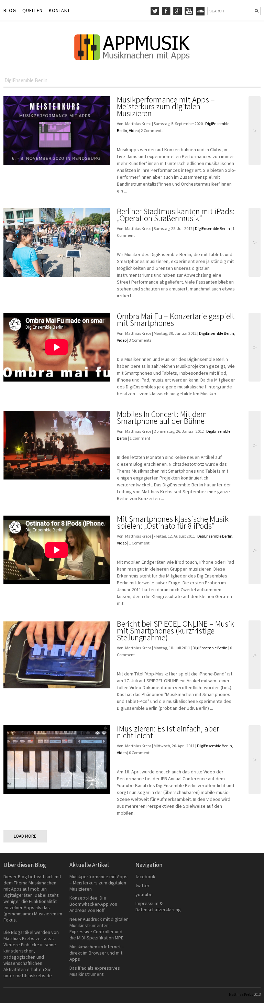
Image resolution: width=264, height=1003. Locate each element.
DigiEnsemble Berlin (212, 228)
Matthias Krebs (241, 994)
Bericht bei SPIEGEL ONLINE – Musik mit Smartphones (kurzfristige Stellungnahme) (175, 630)
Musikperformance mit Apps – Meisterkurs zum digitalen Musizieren (166, 106)
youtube (144, 894)
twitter (142, 885)
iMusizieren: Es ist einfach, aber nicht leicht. (168, 732)
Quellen (32, 10)
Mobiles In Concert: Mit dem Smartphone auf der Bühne (162, 417)
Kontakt (59, 10)
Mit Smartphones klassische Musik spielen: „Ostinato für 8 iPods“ (173, 522)
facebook (145, 876)
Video (134, 130)
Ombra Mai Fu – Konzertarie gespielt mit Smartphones (175, 319)
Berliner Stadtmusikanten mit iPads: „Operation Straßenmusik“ (176, 214)
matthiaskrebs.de (33, 975)
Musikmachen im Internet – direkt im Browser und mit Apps (96, 953)
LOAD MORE (25, 836)
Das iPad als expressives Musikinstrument (94, 971)
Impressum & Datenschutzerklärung (158, 906)
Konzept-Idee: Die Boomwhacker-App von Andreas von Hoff (93, 904)
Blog (9, 10)
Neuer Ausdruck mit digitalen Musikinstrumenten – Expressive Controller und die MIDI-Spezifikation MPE (99, 928)
